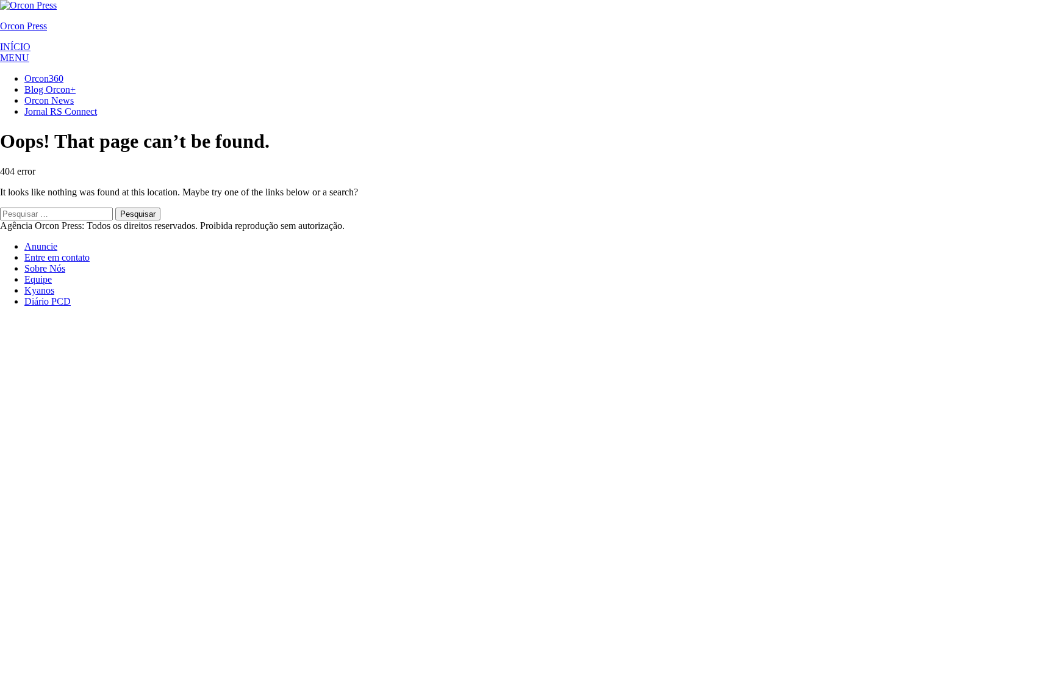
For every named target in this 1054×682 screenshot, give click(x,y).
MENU (14, 58)
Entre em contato (57, 257)
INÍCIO (15, 47)
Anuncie (40, 246)
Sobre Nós (44, 268)
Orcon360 (43, 78)
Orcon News (49, 100)
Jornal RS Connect (60, 111)
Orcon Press (23, 26)
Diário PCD (47, 301)
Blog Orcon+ (50, 89)
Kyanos (39, 290)
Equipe (38, 279)
